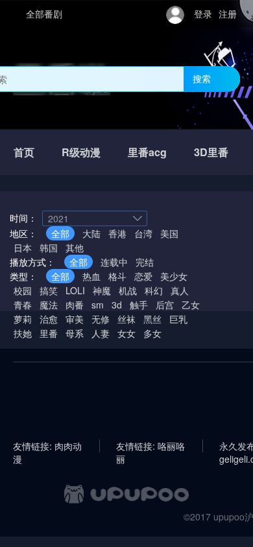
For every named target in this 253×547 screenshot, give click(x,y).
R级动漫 (81, 152)
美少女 (173, 276)
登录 (203, 13)
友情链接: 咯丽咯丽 (150, 445)
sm (97, 304)
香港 (117, 233)
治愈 (49, 318)
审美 (75, 318)
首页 (24, 152)
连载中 (114, 261)
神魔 (102, 290)
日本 (23, 247)
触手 (139, 304)
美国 (169, 233)
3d (117, 304)
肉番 (75, 304)
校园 (23, 290)
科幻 (154, 290)
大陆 (91, 233)
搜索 (202, 78)
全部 (60, 233)
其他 (75, 247)
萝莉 (23, 318)
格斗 (117, 276)
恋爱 (143, 276)
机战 (128, 290)
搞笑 (49, 290)
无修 (100, 318)
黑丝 (152, 318)
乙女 (191, 304)
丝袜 (126, 318)
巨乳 (178, 318)
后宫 (165, 304)
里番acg (147, 152)
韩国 (49, 247)
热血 (91, 276)
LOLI (75, 290)
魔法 (49, 304)
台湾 (143, 233)
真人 (180, 290)
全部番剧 (44, 13)
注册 (228, 13)
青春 (23, 304)
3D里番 (211, 152)
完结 (145, 261)
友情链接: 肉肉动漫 (47, 445)
